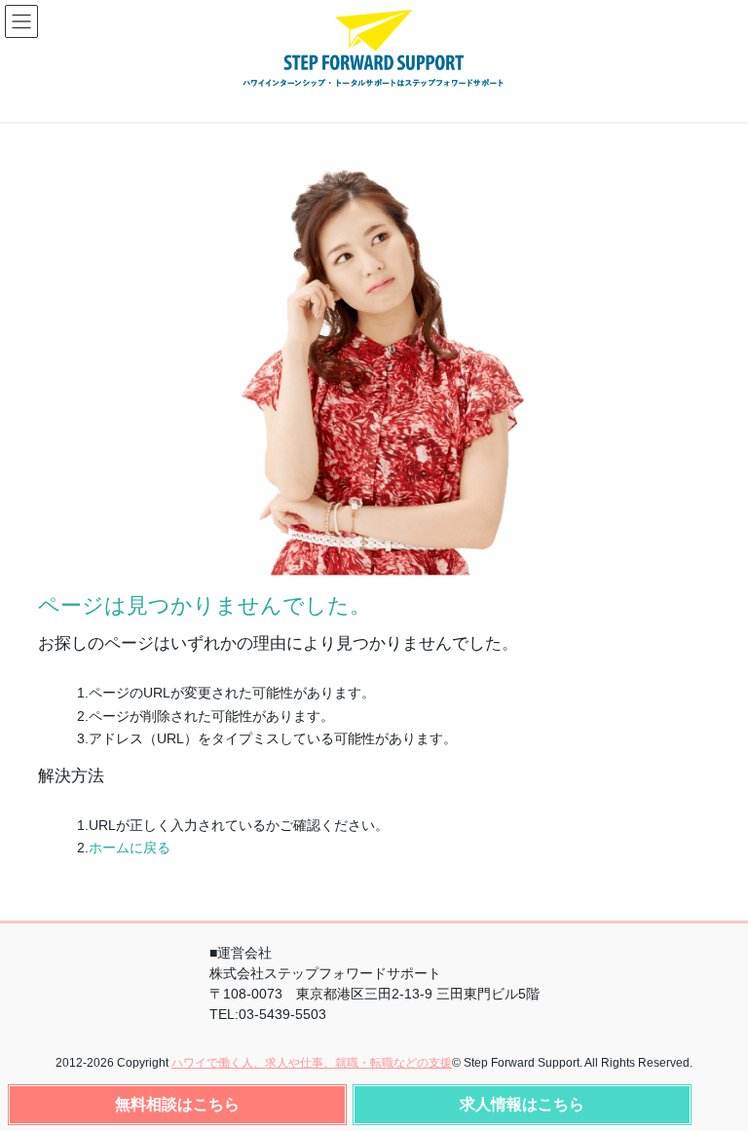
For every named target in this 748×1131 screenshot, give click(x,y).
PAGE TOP (719, 1103)
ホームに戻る (129, 847)
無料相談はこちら (177, 1104)
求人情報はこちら (522, 1104)
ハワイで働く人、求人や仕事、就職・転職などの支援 (311, 1063)
